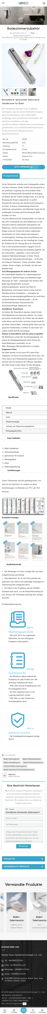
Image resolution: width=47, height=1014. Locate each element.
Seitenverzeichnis (18, 998)
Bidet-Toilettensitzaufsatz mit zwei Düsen (12, 919)
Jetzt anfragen (22, 167)
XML (29, 998)
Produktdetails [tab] (10, 176)
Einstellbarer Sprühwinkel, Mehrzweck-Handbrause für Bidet (23, 812)
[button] (39, 912)
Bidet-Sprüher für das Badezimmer (19, 770)
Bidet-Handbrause (12, 763)
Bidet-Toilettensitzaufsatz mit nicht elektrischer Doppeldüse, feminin (35, 919)
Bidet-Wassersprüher (32, 759)
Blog (4, 998)
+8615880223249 (15, 960)
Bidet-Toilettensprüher (33, 763)
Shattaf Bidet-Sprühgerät (15, 766)
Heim (33, 33)
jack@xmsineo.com (18, 965)
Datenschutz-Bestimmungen (15, 1001)
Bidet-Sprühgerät (11, 759)
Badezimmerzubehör (22, 36)
